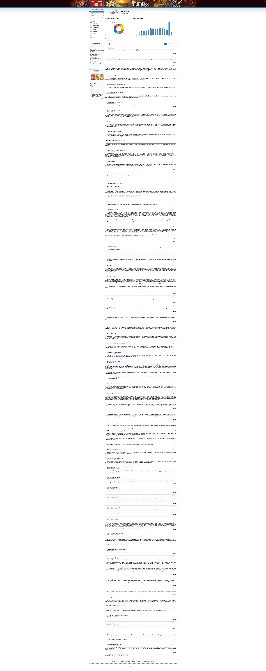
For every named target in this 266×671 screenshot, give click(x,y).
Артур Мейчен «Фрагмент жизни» (113, 477)
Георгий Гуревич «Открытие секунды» (114, 507)
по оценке (174, 43)
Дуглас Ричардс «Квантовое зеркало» (114, 110)
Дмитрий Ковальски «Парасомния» (114, 352)
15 (121, 43)
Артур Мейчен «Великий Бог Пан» (113, 467)
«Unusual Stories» (93, 63)
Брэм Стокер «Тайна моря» (112, 121)
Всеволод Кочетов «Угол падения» (114, 383)
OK (102, 17)
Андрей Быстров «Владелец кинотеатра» (115, 276)
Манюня (96, 71)
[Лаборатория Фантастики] (114, 12)
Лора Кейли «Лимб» (111, 161)
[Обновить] (103, 71)
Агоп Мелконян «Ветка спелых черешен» (115, 623)
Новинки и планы (96, 25)
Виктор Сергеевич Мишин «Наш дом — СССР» (116, 518)
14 (119, 43)
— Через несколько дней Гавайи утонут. (139, 254)
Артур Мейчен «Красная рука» (113, 496)
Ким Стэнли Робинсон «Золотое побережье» (115, 411)
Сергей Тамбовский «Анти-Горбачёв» (114, 131)
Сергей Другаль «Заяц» (111, 265)
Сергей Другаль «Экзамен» (112, 297)
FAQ (127, 661)
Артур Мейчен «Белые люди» (112, 487)
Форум (94, 37)
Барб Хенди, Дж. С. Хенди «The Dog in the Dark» (116, 150)
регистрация (94, 9)
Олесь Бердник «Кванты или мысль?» (114, 644)
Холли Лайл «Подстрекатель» (113, 393)
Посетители (95, 33)
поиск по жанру (164, 13)
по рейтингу (170, 43)
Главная (94, 21)
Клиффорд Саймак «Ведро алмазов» (114, 65)
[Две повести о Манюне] (101, 79)
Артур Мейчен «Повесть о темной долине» (115, 458)
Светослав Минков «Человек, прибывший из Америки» (117, 615)
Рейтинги (94, 29)
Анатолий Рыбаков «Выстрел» (113, 333)
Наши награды (136, 661)
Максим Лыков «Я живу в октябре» (114, 226)
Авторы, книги (95, 23)
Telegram (146, 661)
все (127, 43)
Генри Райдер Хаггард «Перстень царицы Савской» (117, 343)
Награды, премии (96, 27)
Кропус (119, 38)
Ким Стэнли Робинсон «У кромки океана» (115, 533)
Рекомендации (95, 31)
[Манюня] (93, 79)
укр (120, 661)
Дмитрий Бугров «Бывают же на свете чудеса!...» (116, 549)
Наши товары (151, 661)
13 (117, 43)
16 (123, 43)
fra (118, 661)
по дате (165, 43)
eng (116, 661)
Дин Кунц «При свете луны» (112, 201)
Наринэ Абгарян (96, 70)
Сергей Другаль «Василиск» (112, 209)
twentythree (92, 85)
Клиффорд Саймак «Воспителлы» (113, 75)
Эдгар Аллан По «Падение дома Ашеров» (115, 92)
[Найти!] (175, 12)
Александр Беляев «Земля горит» (113, 361)
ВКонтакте (141, 661)
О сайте (114, 661)
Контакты (130, 661)
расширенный (171, 13)
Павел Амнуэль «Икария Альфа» (113, 180)
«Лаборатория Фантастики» (135, 667)
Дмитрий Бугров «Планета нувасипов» (114, 102)
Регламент (123, 661)
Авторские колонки (96, 35)
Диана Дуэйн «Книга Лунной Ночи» (114, 597)
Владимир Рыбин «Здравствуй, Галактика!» (115, 557)
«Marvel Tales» (100, 63)
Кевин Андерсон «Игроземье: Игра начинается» (116, 84)
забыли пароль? (100, 9)
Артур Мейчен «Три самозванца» (113, 449)
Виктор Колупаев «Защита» (112, 324)
